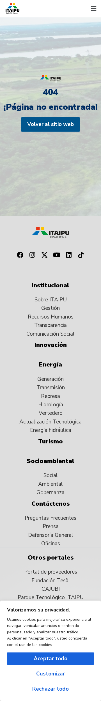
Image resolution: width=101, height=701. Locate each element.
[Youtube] (57, 255)
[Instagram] (32, 255)
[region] (50, 651)
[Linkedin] (69, 255)
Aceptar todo (50, 658)
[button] (93, 8)
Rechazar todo (50, 689)
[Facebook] (20, 255)
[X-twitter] (44, 255)
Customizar (50, 673)
